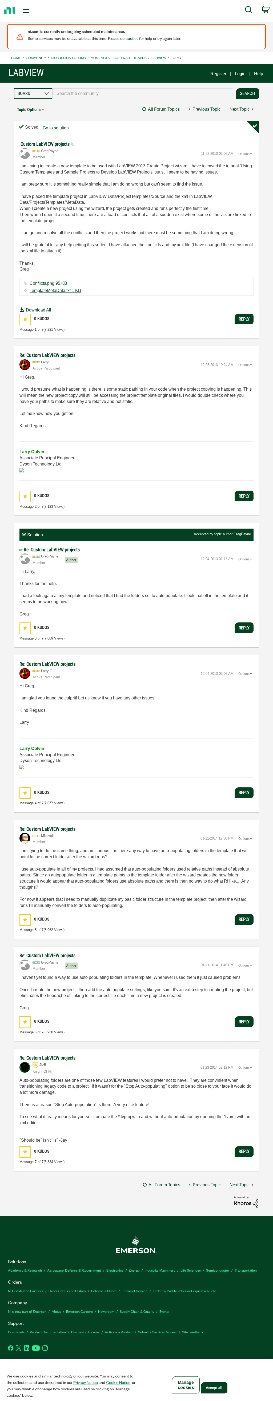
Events (164, 1311)
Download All (38, 310)
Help (258, 73)
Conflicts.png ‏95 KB (48, 283)
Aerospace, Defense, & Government (74, 1270)
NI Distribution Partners (25, 1290)
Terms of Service (134, 1290)
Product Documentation (48, 1331)
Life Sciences (190, 1270)
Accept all (214, 1388)
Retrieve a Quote (104, 1290)
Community (36, 57)
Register (218, 73)
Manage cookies (186, 1385)
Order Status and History (67, 1290)
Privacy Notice (85, 1382)
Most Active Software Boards (119, 57)
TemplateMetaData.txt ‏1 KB (55, 290)
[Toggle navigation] (35, 11)
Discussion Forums (68, 57)
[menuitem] (249, 10)
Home (16, 57)
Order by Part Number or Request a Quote (184, 1290)
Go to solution (56, 128)
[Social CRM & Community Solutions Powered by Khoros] (246, 1202)
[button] (25, 319)
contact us (129, 38)
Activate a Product (119, 1331)
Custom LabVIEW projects (46, 144)
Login (240, 73)
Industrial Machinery (160, 1270)
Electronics (114, 1270)
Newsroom (106, 1311)
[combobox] (142, 93)
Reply (244, 319)
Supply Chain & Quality (137, 1311)
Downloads (16, 1331)
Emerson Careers (79, 1311)
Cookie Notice (118, 1382)
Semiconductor (217, 1270)
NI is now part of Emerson (27, 1311)
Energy (134, 1270)
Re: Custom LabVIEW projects (47, 355)
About (56, 1311)
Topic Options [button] (29, 109)
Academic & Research (25, 1270)
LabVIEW (158, 57)
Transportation (246, 1270)
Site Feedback (192, 1331)
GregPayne (242, 534)
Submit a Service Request (157, 1331)
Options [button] (244, 154)
